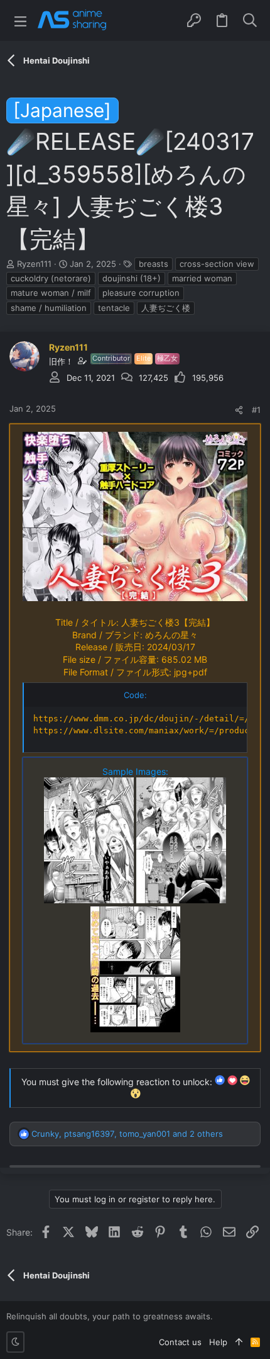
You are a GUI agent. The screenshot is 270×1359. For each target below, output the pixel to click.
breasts (153, 264)
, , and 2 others (127, 1134)
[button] (20, 20)
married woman (202, 278)
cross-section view (217, 264)
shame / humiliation (49, 308)
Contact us (180, 1342)
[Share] (238, 410)
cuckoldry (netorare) (51, 278)
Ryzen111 (34, 264)
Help (218, 1342)
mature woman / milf (51, 293)
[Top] (239, 1342)
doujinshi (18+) (131, 278)
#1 (256, 410)
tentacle (114, 308)
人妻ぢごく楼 (165, 308)
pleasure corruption (141, 293)
